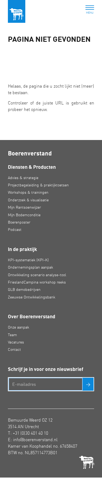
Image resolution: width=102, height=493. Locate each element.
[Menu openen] (89, 8)
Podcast (14, 229)
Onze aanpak (18, 327)
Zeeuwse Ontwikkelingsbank (31, 297)
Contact (14, 349)
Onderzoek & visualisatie (28, 200)
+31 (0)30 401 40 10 (30, 433)
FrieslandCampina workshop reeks (37, 282)
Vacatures (16, 342)
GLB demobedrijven (24, 289)
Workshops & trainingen (28, 192)
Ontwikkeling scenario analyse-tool (37, 274)
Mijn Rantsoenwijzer (24, 207)
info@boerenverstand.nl (35, 439)
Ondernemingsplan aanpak (30, 267)
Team (12, 334)
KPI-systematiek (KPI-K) (28, 259)
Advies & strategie (23, 177)
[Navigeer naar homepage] (16, 11)
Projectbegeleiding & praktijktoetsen (38, 185)
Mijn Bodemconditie (24, 214)
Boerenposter (19, 222)
